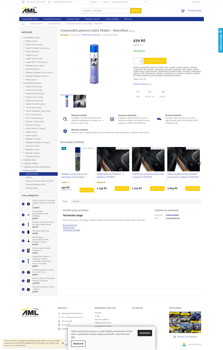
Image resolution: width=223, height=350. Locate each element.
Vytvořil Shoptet (194, 344)
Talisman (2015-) (33, 156)
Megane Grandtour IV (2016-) (38, 142)
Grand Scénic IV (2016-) (36, 128)
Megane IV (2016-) (33, 139)
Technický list (68, 228)
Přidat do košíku (157, 61)
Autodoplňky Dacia (31, 38)
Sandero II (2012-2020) (35, 66)
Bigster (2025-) (32, 41)
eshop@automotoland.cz (72, 313)
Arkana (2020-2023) (34, 86)
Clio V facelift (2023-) (35, 118)
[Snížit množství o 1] (142, 62)
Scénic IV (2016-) (33, 146)
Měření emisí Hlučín (103, 323)
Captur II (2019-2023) (34, 101)
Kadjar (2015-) (31, 132)
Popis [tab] (65, 201)
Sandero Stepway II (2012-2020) (39, 72)
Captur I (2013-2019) (34, 97)
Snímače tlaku (32, 188)
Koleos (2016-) (32, 135)
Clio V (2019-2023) (33, 114)
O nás (105, 2)
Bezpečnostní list (70, 225)
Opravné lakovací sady (35, 184)
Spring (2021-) (31, 80)
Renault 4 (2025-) (33, 149)
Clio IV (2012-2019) (33, 107)
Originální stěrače (30, 163)
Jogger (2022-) (32, 55)
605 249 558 (67, 321)
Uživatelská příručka (71, 230)
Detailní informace (141, 84)
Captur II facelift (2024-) (36, 104)
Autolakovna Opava (103, 326)
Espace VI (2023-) (33, 125)
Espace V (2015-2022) (35, 121)
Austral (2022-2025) (34, 90)
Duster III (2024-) (32, 51)
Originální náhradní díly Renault (36, 167)
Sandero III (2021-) (33, 69)
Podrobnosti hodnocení (91, 35)
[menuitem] (30, 19)
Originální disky (29, 160)
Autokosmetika (32, 174)
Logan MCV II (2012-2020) (36, 62)
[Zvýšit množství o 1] (142, 59)
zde (73, 337)
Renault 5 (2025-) (33, 153)
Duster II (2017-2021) (34, 45)
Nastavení (78, 343)
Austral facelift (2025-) (35, 93)
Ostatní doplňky (30, 170)
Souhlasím (145, 333)
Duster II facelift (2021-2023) (37, 48)
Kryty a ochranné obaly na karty (39, 181)
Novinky (93, 2)
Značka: (110, 35)
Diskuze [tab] (76, 201)
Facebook (66, 325)
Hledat (135, 11)
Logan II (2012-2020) (34, 59)
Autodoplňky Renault (32, 83)
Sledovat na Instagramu (187, 337)
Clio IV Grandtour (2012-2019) (38, 111)
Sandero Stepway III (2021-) (37, 76)
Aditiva (29, 177)
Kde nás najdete (120, 2)
